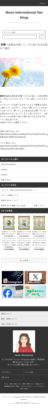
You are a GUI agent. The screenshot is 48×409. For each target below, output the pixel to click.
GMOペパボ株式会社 (34, 397)
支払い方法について (15, 383)
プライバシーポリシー (27, 386)
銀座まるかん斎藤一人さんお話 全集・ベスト (22, 205)
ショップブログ (39, 386)
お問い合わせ (5, 377)
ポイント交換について (9, 195)
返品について (39, 383)
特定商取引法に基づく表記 (11, 386)
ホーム (6, 383)
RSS (21, 388)
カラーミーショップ (8, 397)
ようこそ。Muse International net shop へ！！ (19, 190)
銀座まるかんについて (9, 200)
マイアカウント (6, 372)
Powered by (11, 403)
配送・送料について (28, 383)
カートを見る (29, 372)
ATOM (26, 388)
